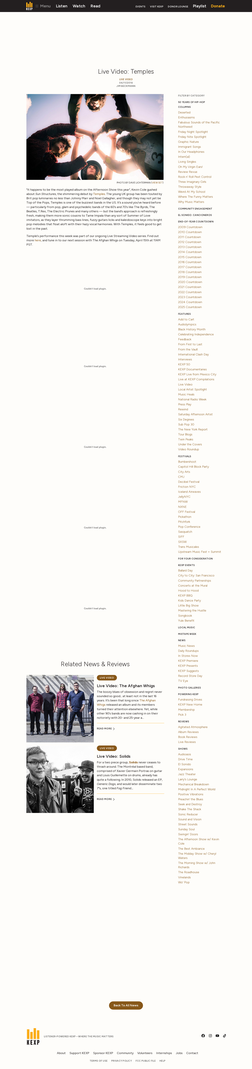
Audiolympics (187, 324)
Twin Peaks (185, 439)
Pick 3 (182, 714)
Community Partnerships (194, 580)
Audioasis (184, 754)
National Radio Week (192, 399)
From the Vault (188, 349)
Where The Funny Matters (195, 197)
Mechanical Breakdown (193, 784)
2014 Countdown (190, 252)
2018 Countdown (190, 272)
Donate (218, 5)
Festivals (184, 456)
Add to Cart (186, 319)
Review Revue (187, 172)
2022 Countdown (190, 292)
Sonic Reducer (188, 814)
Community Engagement (195, 208)
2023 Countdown (190, 297)
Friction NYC (187, 487)
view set (157, 182)
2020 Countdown (190, 282)
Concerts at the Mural (192, 585)
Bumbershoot (187, 462)
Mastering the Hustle (192, 610)
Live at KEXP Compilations (196, 379)
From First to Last (190, 344)
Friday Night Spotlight (193, 132)
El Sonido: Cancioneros (195, 215)
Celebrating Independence (196, 334)
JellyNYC (184, 497)
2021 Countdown (189, 287)
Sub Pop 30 (186, 424)
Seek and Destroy (190, 804)
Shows (183, 748)
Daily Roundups (188, 651)
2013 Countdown (189, 247)
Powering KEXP (188, 694)
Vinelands (184, 877)
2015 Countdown (189, 257)
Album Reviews (188, 732)
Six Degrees (186, 419)
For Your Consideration (195, 558)
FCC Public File (146, 1060)
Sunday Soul (186, 829)
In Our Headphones (191, 152)
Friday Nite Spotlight (192, 137)
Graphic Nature (188, 142)
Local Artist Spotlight (192, 389)
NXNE (182, 507)
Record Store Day (190, 676)
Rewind (183, 409)
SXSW (182, 542)
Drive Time (185, 759)
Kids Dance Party (189, 600)
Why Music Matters (191, 202)
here (38, 240)
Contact (192, 1053)
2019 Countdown (190, 277)
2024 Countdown (190, 302)
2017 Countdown (189, 267)
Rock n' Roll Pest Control (194, 177)
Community (125, 1053)
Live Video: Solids (114, 756)
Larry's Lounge (187, 779)
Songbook (185, 615)
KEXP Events (186, 565)
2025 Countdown (190, 307)
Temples (99, 194)
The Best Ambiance (191, 849)
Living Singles (187, 162)
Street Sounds (187, 824)
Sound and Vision (189, 819)
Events (141, 6)
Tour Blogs (185, 434)
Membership (186, 710)
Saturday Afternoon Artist (195, 414)
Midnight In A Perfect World (196, 789)
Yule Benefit (186, 620)
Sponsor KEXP (103, 1053)
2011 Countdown (189, 237)
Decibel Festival (188, 482)
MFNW (183, 502)
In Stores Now (188, 656)
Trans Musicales (188, 547)
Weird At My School (191, 192)
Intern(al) (184, 157)
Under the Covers (190, 444)
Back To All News (126, 1005)
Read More (104, 728)
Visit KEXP (156, 6)
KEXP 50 (184, 364)
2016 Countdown (189, 262)
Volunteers (144, 1053)
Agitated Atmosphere (193, 727)
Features (184, 314)
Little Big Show (188, 605)
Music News (186, 646)
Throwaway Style (189, 187)
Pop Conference (189, 527)
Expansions (185, 769)
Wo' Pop (184, 882)
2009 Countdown (190, 227)
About (61, 1053)
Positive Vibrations (190, 794)
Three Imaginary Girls (192, 182)
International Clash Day (193, 354)
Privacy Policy (121, 1060)
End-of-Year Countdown (196, 221)
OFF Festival (186, 512)
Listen (62, 5)
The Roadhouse (188, 872)
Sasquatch (185, 532)
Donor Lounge (178, 6)
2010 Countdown (190, 232)
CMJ (181, 477)
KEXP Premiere (188, 661)
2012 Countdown (189, 242)
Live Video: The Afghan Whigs (126, 685)
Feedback (184, 339)
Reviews (183, 721)
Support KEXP (79, 1053)
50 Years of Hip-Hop (191, 102)
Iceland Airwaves (189, 492)
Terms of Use (98, 1060)
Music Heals (186, 394)
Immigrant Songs (189, 147)
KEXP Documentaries (192, 369)
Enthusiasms (186, 117)
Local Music (186, 627)
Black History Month (192, 329)
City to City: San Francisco (196, 575)
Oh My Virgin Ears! (190, 167)
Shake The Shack (189, 809)
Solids (133, 762)
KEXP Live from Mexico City (197, 374)
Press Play (184, 404)
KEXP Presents (188, 666)
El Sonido (184, 764)
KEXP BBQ (185, 595)
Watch (79, 5)
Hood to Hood (188, 590)
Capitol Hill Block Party (193, 467)
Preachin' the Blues (190, 799)
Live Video (126, 79)
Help (162, 1060)
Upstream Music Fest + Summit (199, 552)
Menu (45, 5)
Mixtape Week (187, 634)
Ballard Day (185, 570)
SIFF (181, 537)
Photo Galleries (189, 687)
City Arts (184, 472)
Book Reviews (187, 737)
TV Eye (183, 681)
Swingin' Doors (188, 834)
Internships (164, 1053)
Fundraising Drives (190, 699)
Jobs (179, 1053)
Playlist (199, 5)
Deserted (184, 112)
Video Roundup (188, 449)
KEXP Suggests (188, 671)
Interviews (185, 359)
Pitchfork (184, 522)
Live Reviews (187, 742)
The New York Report (193, 429)
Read (95, 5)
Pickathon (184, 517)
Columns (184, 107)
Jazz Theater (187, 774)
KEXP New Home (190, 704)
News (181, 640)
